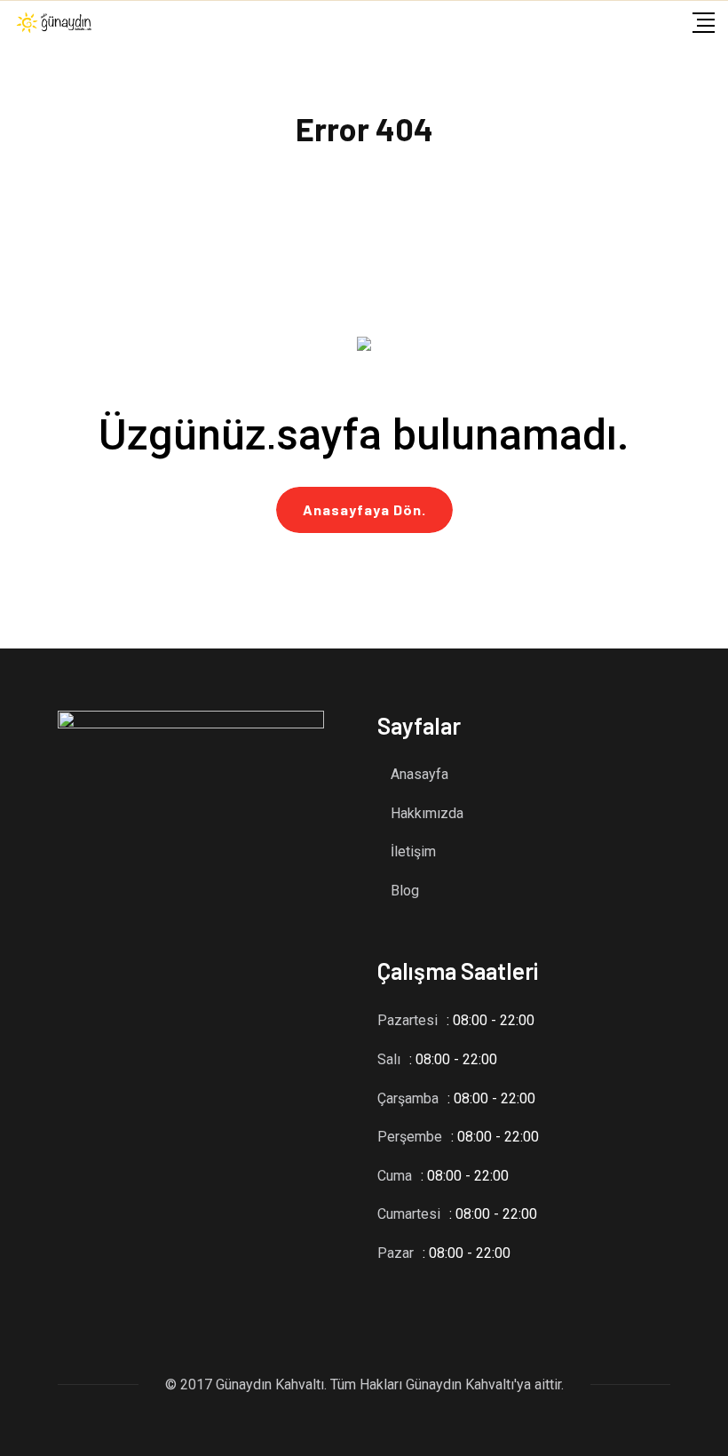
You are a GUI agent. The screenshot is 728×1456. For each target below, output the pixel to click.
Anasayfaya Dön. (364, 509)
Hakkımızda (427, 813)
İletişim (413, 851)
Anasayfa (419, 774)
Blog (405, 890)
